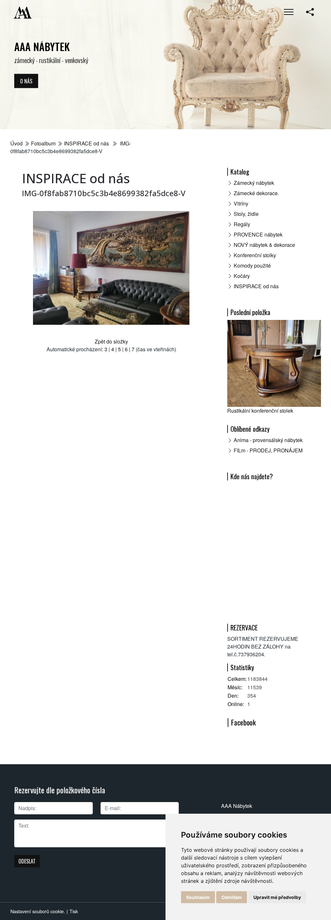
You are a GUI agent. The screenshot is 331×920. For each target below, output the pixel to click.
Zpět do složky (111, 341)
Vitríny (241, 203)
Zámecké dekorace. (256, 193)
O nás (26, 81)
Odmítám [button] (231, 897)
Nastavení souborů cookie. (37, 911)
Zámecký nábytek (254, 182)
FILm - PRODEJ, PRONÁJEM (268, 450)
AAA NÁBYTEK (42, 46)
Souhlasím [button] (198, 897)
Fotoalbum (43, 143)
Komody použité (252, 265)
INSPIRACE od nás (87, 143)
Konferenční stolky (255, 255)
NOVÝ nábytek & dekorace (264, 245)
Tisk (73, 911)
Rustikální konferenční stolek (260, 410)
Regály (242, 224)
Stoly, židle (246, 213)
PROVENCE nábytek (258, 234)
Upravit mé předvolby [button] (277, 897)
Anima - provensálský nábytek (268, 440)
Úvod (16, 143)
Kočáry (242, 276)
